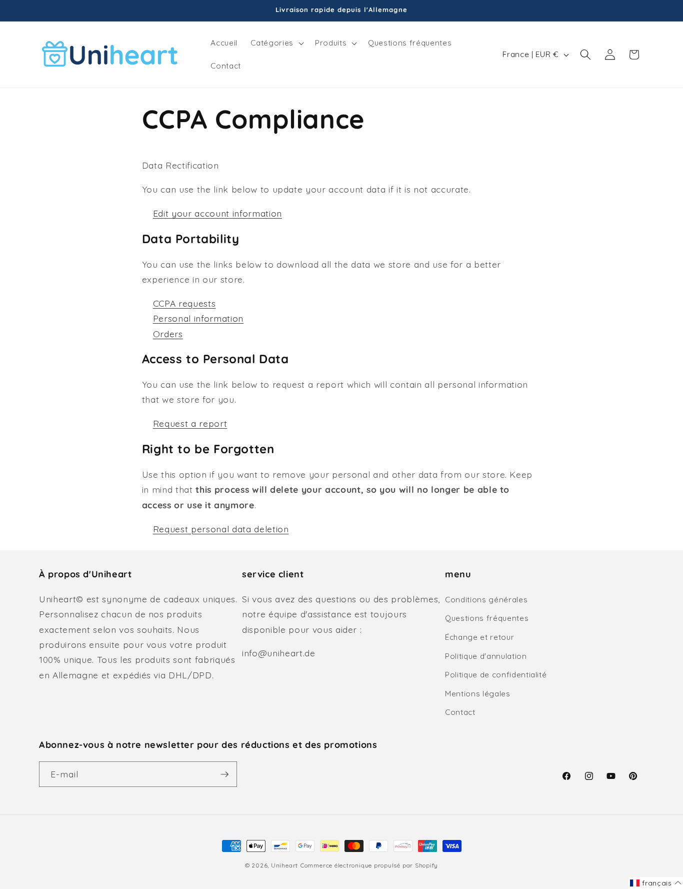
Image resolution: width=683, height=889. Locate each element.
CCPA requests (184, 303)
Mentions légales (477, 693)
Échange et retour (479, 637)
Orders (168, 333)
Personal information (198, 318)
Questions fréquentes (486, 618)
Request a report (190, 423)
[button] (276, 43)
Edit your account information (217, 213)
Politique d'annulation (486, 656)
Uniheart (284, 865)
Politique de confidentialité (495, 674)
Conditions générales (486, 599)
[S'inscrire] (224, 774)
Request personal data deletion (221, 528)
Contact (460, 712)
